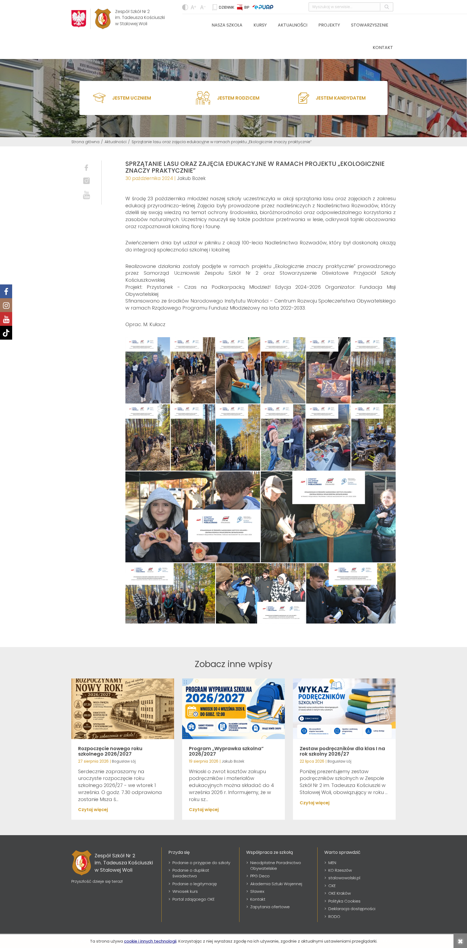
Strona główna (85, 142)
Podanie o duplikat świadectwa (190, 873)
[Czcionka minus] (194, 7)
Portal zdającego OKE (193, 899)
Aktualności (292, 25)
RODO (334, 916)
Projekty (329, 25)
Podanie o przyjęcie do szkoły (201, 862)
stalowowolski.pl (344, 878)
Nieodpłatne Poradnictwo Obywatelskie (275, 865)
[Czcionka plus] (203, 7)
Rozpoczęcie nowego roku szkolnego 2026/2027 (110, 751)
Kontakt (383, 47)
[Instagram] (6, 305)
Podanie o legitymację (194, 884)
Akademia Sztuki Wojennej (276, 884)
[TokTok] (6, 333)
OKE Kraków (339, 893)
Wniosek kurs (185, 891)
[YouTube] (6, 319)
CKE (332, 885)
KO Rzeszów (340, 870)
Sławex (257, 891)
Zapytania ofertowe (270, 907)
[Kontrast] (185, 7)
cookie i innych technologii (150, 941)
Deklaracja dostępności (351, 908)
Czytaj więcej (93, 809)
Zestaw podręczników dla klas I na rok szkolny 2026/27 (342, 751)
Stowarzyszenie (369, 25)
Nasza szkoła (227, 25)
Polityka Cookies (344, 901)
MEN (332, 862)
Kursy (260, 25)
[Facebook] (6, 291)
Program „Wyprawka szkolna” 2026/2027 (226, 751)
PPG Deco (260, 876)
